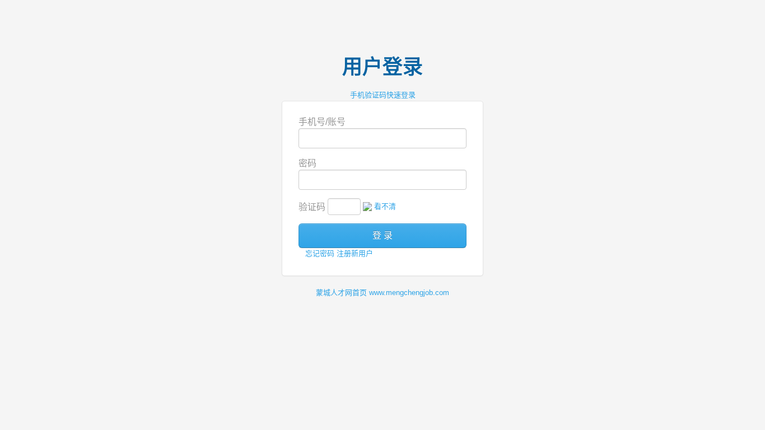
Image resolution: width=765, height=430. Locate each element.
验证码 (311, 207)
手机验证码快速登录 (383, 95)
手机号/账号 (322, 122)
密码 (307, 163)
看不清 (385, 206)
